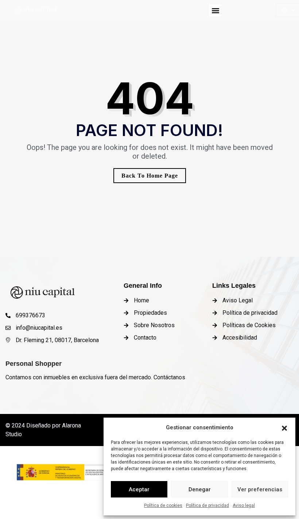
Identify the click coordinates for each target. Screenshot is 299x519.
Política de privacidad (207, 505)
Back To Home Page (149, 176)
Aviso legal (244, 505)
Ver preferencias (259, 489)
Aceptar (139, 489)
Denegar (200, 489)
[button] (284, 427)
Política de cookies (163, 505)
